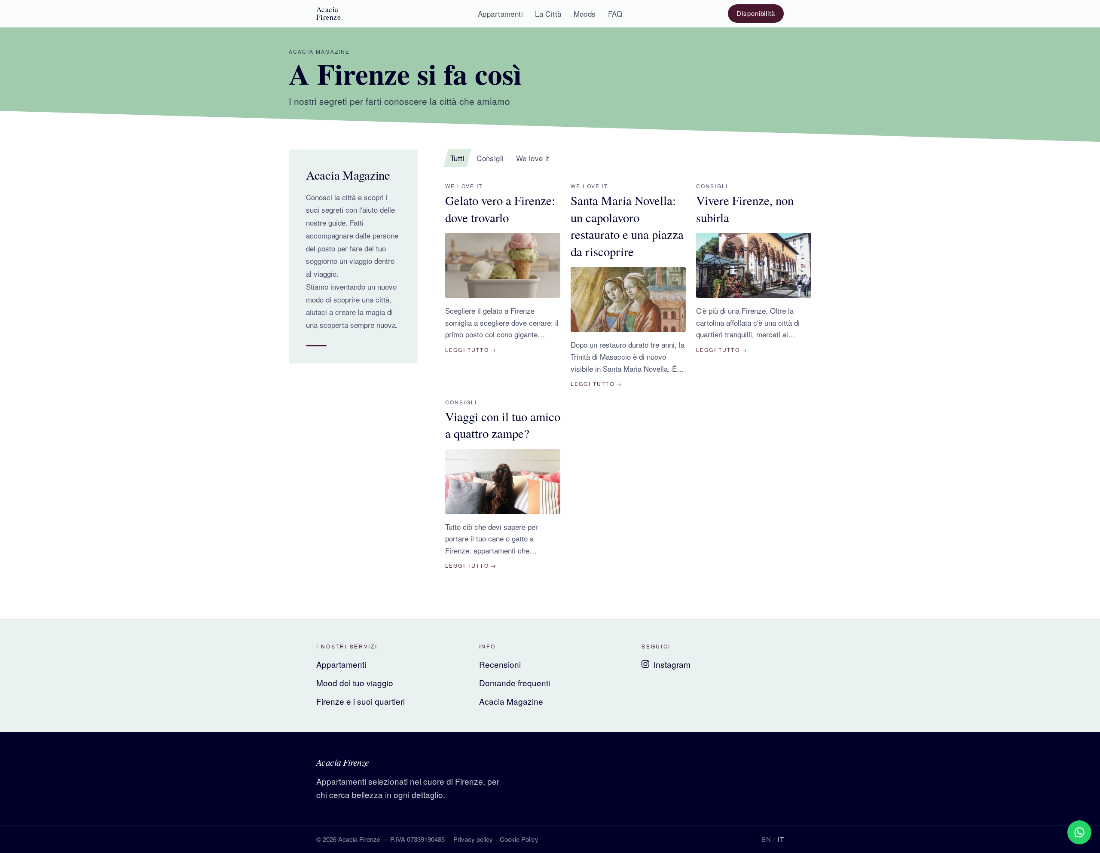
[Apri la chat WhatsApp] (1079, 832)
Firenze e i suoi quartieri (360, 701)
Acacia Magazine (511, 701)
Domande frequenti (514, 682)
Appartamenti (341, 664)
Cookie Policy (519, 839)
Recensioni (500, 664)
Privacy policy (473, 839)
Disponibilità (755, 13)
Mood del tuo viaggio (354, 682)
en (766, 839)
